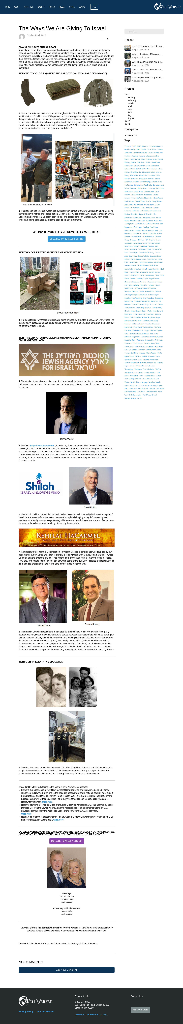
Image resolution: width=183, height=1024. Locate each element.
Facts (156, 220)
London (132, 279)
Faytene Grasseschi (152, 224)
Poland (126, 317)
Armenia (142, 156)
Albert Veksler (152, 149)
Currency (152, 188)
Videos (132, 385)
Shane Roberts (151, 353)
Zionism (139, 398)
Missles (157, 285)
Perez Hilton (150, 314)
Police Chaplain (136, 317)
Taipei (126, 366)
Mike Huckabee (134, 285)
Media (62, 7)
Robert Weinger (138, 343)
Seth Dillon (134, 353)
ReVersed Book (148, 327)
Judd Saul (138, 269)
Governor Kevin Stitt (149, 233)
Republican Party (130, 340)
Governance (128, 233)
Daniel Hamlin (138, 191)
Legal (142, 275)
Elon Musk (134, 214)
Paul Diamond (158, 311)
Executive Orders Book (137, 220)
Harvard (127, 237)
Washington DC (143, 388)
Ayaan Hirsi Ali (135, 159)
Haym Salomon (136, 237)
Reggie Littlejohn (150, 330)
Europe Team (137, 217)
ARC (138, 149)
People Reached (139, 314)
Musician (135, 292)
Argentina (135, 156)
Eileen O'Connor (146, 211)
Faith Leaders (140, 224)
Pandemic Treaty (143, 304)
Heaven (158, 237)
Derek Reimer (158, 198)
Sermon (127, 353)
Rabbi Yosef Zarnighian (152, 324)
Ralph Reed (138, 327)
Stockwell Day (151, 363)
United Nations (136, 382)
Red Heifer (127, 330)
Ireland (126, 250)
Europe (158, 217)
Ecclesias (149, 208)
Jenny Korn (133, 256)
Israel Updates (157, 250)
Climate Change (145, 182)
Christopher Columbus (146, 178)
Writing (133, 398)
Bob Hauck (141, 162)
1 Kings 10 (127, 146)
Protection (72, 943)
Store (72, 7)
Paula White (128, 314)
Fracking (146, 227)
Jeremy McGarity (143, 256)
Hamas (159, 233)
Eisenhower (157, 211)
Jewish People (152, 259)
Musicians (127, 292)
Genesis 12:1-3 (129, 230)
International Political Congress (144, 246)
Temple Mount (150, 366)
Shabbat (142, 353)
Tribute (159, 375)
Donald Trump (140, 201)
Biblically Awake (151, 159)
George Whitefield (148, 230)
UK (144, 379)
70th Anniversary (155, 146)
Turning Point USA (135, 379)
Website (152, 388)
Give (94, 7)
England (142, 214)
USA (157, 379)
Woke (160, 392)
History (126, 240)
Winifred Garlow (152, 392)
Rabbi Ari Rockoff (138, 324)
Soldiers (45, 943)
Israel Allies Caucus (145, 250)
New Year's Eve (137, 298)
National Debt (149, 292)
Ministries (29, 7)
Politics (144, 317)
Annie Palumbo (154, 153)
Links (157, 275)
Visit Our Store (140, 1010)
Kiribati (151, 272)
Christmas (134, 178)
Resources (140, 340)
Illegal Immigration (155, 240)
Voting (161, 385)
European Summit (149, 217)
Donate (148, 201)
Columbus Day (157, 182)
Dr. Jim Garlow (149, 204)
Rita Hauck (128, 343)
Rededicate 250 (138, 330)
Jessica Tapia (136, 259)
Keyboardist (144, 272)
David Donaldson (137, 195)
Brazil (148, 166)
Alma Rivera (128, 153)
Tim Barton (139, 372)
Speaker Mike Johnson (151, 359)
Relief (126, 334)
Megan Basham (154, 279)
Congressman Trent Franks (143, 185)
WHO (126, 388)
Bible (143, 159)
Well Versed (141, 392)
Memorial (143, 282)
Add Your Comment (66, 970)
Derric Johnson (129, 201)
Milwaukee (144, 285)
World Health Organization (132, 395)
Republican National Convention (152, 337)
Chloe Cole (143, 175)
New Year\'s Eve (148, 298)
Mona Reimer (128, 288)
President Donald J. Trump (133, 321)
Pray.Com (151, 317)
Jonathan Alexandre (146, 262)
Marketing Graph (142, 279)
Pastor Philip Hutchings (143, 308)
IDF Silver (141, 240)
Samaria (135, 350)
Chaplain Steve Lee (148, 172)
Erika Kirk (149, 214)
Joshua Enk (154, 266)
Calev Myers (146, 169)
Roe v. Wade (155, 343)
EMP (143, 208)
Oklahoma (154, 301)
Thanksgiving (128, 369)
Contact (82, 7)
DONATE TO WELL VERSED (66, 841)
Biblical (160, 159)
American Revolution (140, 153)
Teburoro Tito (140, 366)
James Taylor (133, 253)
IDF (147, 240)
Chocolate (151, 175)
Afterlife (144, 149)
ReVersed (158, 327)
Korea (126, 275)
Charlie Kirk (134, 175)
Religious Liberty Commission (139, 334)
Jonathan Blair (158, 262)
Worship (127, 398)
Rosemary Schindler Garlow (144, 346)
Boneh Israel (156, 162)
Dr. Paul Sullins (135, 208)
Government (138, 233)
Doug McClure (157, 201)
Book (131, 166)
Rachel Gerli (128, 327)
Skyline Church (129, 356)
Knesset (157, 272)
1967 (134, 146)
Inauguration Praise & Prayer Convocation (146, 243)
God (161, 230)
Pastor (150, 311)
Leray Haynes (149, 275)
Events (41, 7)
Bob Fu (133, 162)
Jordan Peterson (143, 266)
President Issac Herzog (150, 321)
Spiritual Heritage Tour (131, 363)
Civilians (82, 943)
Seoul (159, 350)
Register (159, 330)
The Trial (158, 369)
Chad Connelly (136, 172)
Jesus (144, 259)
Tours (52, 7)
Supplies (160, 363)
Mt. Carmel (138, 288)
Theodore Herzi (129, 372)
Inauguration (128, 246)
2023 (139, 146)
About (17, 7)
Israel (37, 943)
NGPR (142, 292)
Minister (151, 285)
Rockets (147, 343)
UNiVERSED (150, 379)
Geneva (138, 230)
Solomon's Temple (154, 356)
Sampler (142, 350)
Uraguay (145, 382)
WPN (131, 388)
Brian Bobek (155, 166)
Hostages (133, 240)
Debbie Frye (148, 195)
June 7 (145, 269)
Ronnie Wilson (129, 346)
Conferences (128, 185)
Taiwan (132, 366)
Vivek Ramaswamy (151, 385)
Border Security (140, 166)
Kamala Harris (134, 272)
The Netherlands (148, 369)
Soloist (144, 356)
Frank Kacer (154, 227)
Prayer (158, 317)
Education (92, 943)
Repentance (136, 337)
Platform (158, 314)
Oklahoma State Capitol (142, 301)
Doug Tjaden (128, 204)
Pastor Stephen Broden (138, 311)
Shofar (160, 353)
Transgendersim (150, 375)
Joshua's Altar (128, 269)
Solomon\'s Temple (130, 359)
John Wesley (134, 262)
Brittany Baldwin (129, 169)
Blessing (127, 162)
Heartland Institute (148, 237)
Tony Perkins (134, 375)
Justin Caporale (154, 269)
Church (157, 178)
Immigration (128, 243)
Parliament (153, 304)
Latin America (134, 275)
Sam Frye (127, 350)
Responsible (149, 340)
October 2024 (128, 301)
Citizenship (128, 182)
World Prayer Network (150, 395)
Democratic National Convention (141, 198)
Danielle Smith (149, 191)
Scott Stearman (151, 350)
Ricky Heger (159, 340)
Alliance (160, 149)
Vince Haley (140, 385)
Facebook (149, 220)
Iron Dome (133, 250)
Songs (140, 359)
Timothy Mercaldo (150, 372)
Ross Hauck (159, 346)
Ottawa (134, 304)
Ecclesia (156, 208)
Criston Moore (143, 188)
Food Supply (138, 227)
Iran (156, 246)
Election (127, 214)
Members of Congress (131, 282)
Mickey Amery (152, 282)
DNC (157, 188)
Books (126, 166)
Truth (126, 379)
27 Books (145, 146)
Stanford (143, 363)
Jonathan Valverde (130, 266)
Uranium (152, 382)
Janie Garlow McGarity (146, 253)
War (135, 388)
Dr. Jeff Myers (138, 204)
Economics (128, 211)
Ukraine (127, 382)
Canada (154, 169)
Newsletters (159, 298)
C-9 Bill (138, 169)
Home (7, 7)
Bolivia (148, 162)
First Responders (58, 943)
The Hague (138, 369)
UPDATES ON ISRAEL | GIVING (67, 239)
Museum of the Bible (149, 288)
